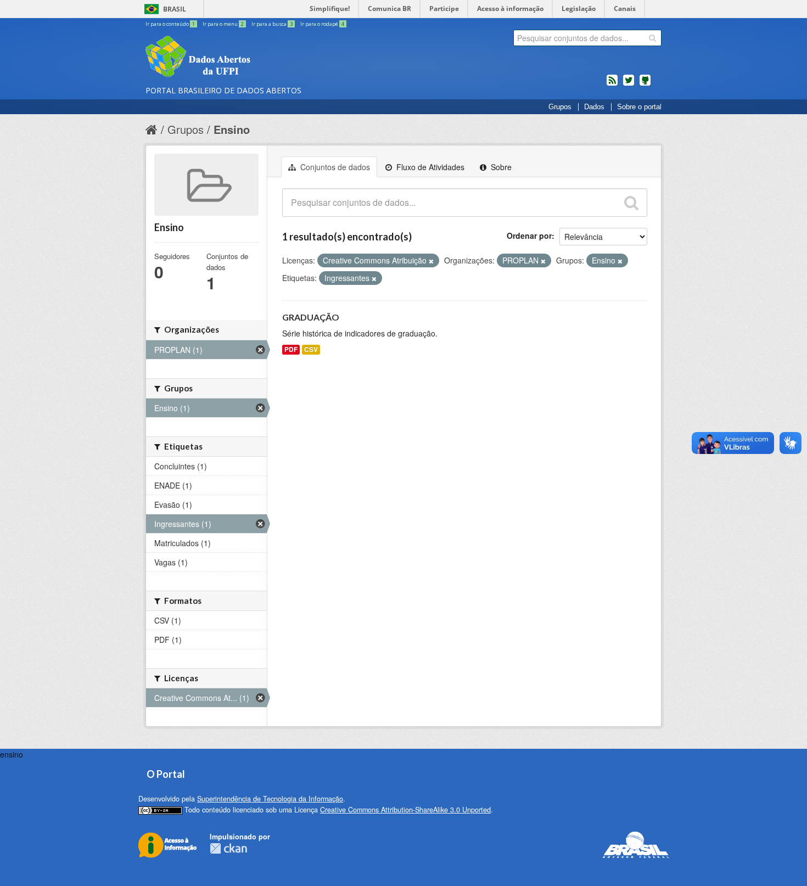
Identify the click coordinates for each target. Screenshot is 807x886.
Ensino (232, 129)
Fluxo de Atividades (429, 166)
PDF (291, 349)
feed (612, 84)
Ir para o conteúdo (170, 23)
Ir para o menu (223, 23)
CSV (311, 349)
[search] (652, 37)
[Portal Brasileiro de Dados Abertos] (263, 58)
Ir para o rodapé (322, 23)
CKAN (228, 848)
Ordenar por (529, 235)
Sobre (500, 166)
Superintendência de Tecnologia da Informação (270, 799)
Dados (594, 107)
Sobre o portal (639, 107)
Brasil (174, 9)
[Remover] (431, 260)
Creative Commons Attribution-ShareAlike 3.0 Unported (405, 810)
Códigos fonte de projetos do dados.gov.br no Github (645, 84)
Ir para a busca (272, 23)
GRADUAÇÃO (310, 317)
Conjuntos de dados (334, 166)
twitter (628, 84)
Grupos (559, 107)
